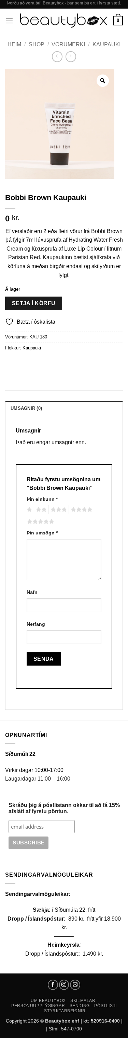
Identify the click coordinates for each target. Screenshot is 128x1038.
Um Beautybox (48, 1000)
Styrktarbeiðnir (64, 1010)
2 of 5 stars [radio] (40, 509)
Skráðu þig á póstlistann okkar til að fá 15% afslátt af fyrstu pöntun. (64, 808)
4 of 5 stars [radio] (81, 509)
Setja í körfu (34, 303)
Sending (80, 1005)
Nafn (32, 592)
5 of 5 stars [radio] (39, 521)
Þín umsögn (42, 532)
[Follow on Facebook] (53, 985)
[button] (9, 20)
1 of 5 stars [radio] (28, 509)
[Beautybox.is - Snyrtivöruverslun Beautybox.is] (63, 21)
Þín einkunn (42, 499)
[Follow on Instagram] (64, 985)
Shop (36, 44)
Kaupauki (106, 44)
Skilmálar (83, 1000)
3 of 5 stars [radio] (57, 509)
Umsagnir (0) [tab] (26, 408)
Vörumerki (68, 44)
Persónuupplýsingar (38, 1005)
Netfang (36, 624)
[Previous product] (71, 56)
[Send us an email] (75, 985)
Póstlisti (105, 1005)
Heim (14, 44)
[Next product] (57, 56)
